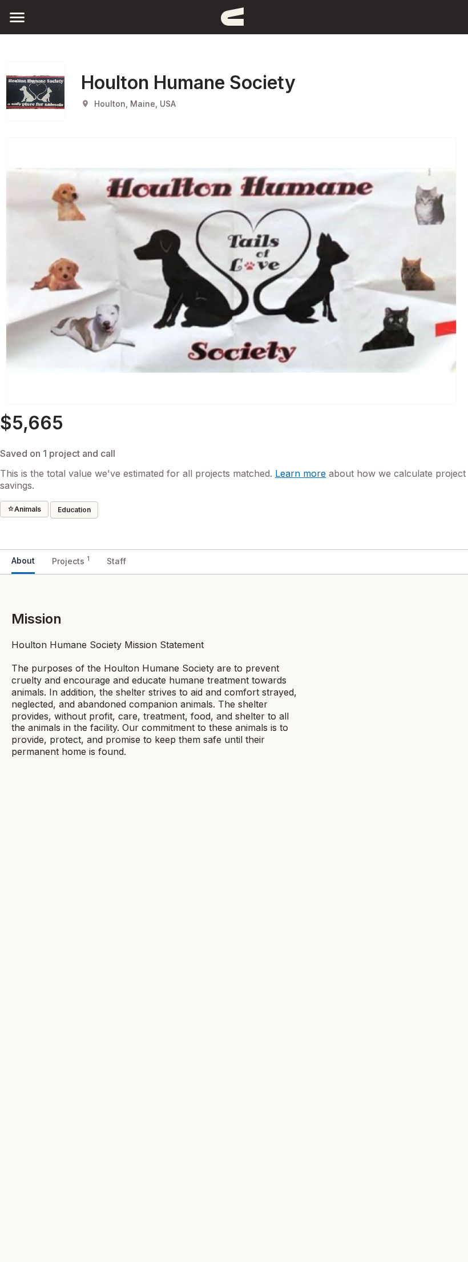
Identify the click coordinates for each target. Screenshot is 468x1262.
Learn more (300, 473)
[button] (17, 17)
